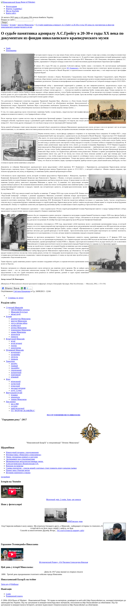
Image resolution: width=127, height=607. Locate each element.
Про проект (11, 402)
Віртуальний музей (14, 393)
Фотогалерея (11, 6)
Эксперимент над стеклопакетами (20, 459)
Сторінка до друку (16, 298)
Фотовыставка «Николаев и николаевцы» (23, 455)
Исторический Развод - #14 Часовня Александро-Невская (63, 562)
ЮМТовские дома (75, 521)
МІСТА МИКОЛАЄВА (72, 415)
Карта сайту (11, 13)
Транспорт (10, 361)
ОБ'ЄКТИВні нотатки (20, 310)
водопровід (15, 352)
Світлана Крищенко (21, 291)
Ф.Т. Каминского (73, 68)
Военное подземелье (14, 466)
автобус (14, 363)
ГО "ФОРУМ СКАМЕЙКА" (23, 411)
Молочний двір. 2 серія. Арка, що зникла (63, 499)
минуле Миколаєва (26, 25)
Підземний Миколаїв (15, 350)
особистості (16, 325)
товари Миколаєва (19, 399)
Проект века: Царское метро (18, 470)
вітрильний (16, 381)
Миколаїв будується (19, 312)
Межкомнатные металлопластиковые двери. (24, 461)
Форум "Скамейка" (14, 9)
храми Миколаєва (18, 332)
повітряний (16, 375)
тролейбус (15, 368)
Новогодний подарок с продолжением (22, 452)
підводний (15, 386)
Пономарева (11, 50)
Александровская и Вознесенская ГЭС (22, 464)
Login (8, 594)
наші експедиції (17, 408)
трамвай (14, 366)
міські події (15, 314)
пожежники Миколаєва (21, 330)
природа (14, 337)
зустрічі (14, 406)
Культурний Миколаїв (15, 339)
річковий (14, 377)
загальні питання (18, 388)
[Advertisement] (30, 44)
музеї (13, 341)
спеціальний (16, 370)
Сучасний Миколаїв (14, 307)
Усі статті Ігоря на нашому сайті (70, 530)
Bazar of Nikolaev (27, 2)
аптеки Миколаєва (19, 328)
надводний (15, 384)
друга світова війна (19, 323)
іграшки (14, 395)
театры (14, 346)
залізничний (16, 372)
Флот (8, 379)
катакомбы (15, 354)
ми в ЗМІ (15, 404)
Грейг (8, 48)
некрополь (15, 397)
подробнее (5, 477)
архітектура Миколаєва (21, 319)
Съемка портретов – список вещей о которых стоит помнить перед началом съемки (41, 468)
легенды (14, 357)
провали (14, 359)
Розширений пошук (14, 596)
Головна (4, 25)
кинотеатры (16, 348)
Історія (13, 25)
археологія (15, 334)
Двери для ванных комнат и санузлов (22, 457)
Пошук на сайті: (8, 20)
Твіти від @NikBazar (9, 584)
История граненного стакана (18, 473)
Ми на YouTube (12, 11)
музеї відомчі (16, 343)
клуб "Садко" (16, 390)
